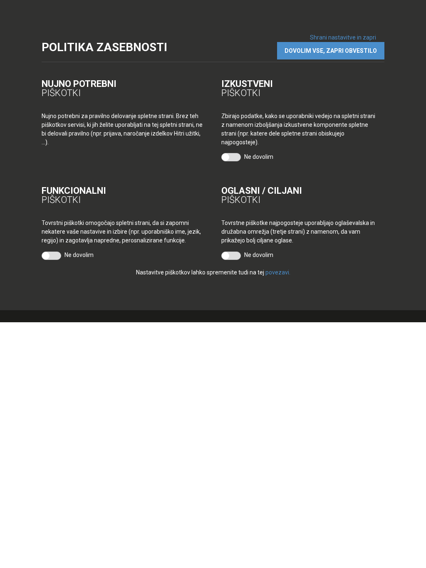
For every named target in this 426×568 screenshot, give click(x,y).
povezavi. (277, 272)
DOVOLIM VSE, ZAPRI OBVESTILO (331, 50)
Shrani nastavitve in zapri (343, 37)
